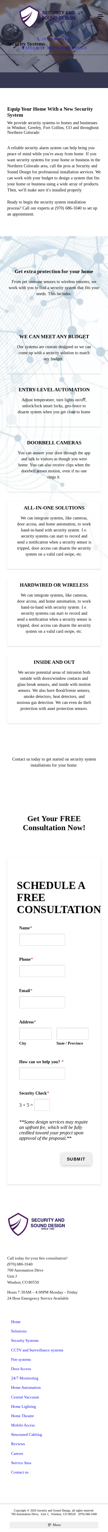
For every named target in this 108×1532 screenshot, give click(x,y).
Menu (56, 1525)
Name (25, 928)
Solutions (19, 1331)
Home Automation (26, 1387)
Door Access (21, 1369)
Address (27, 1022)
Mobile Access (23, 1425)
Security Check (34, 1093)
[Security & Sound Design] (48, 17)
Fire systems (21, 1359)
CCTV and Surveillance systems (37, 1350)
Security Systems (25, 1340)
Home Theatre (22, 1416)
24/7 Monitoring (24, 1378)
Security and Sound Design (56, 48)
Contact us (19, 1472)
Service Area (21, 1463)
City (22, 1043)
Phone (26, 959)
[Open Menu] (101, 17)
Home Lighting (23, 1406)
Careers (17, 1453)
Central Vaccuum (25, 1397)
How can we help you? (41, 1062)
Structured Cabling (26, 1434)
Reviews (18, 1444)
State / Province (69, 1043)
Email (25, 990)
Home (16, 1321)
